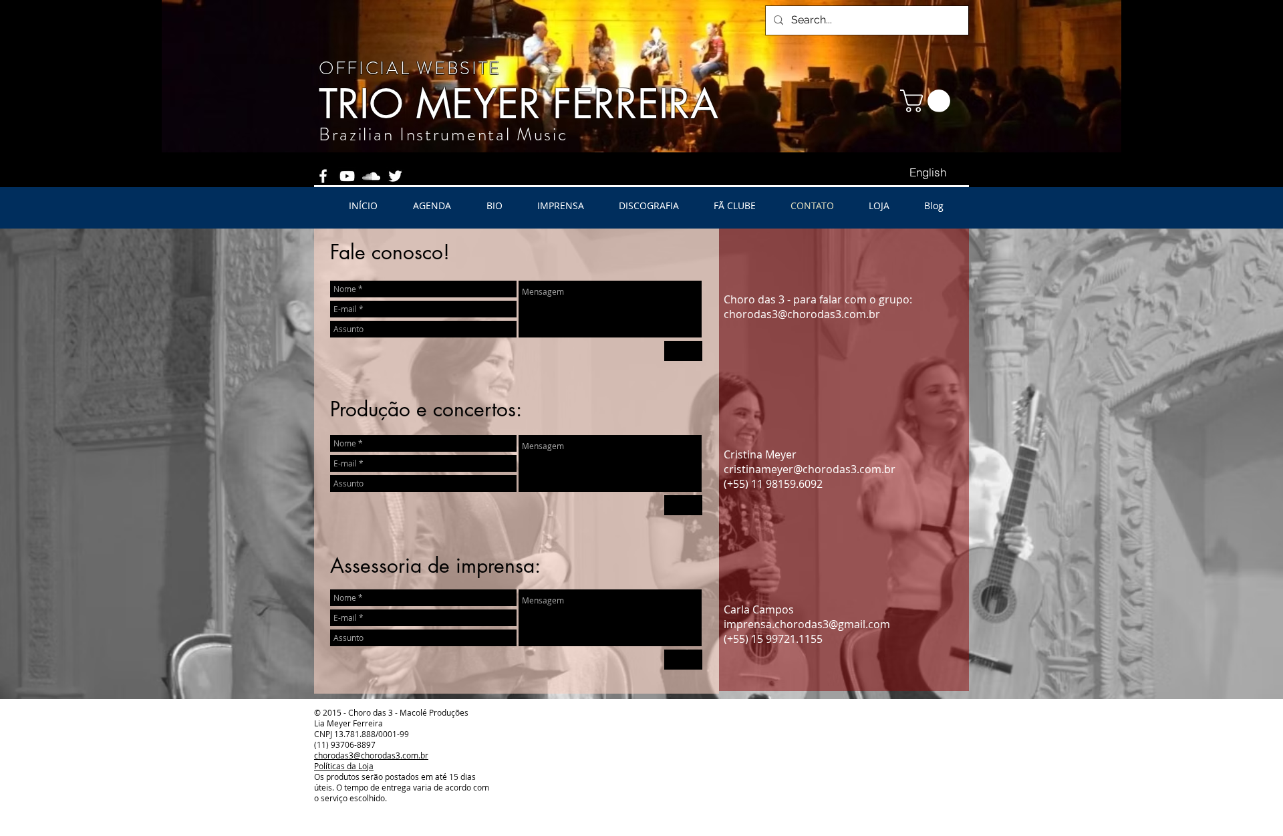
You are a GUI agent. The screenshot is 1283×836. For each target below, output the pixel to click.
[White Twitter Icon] (395, 176)
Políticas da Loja (344, 765)
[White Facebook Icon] (323, 176)
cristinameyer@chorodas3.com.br (809, 469)
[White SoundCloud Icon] (371, 176)
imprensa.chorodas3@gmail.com (807, 624)
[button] (928, 101)
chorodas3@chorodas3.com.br (802, 314)
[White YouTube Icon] (347, 176)
